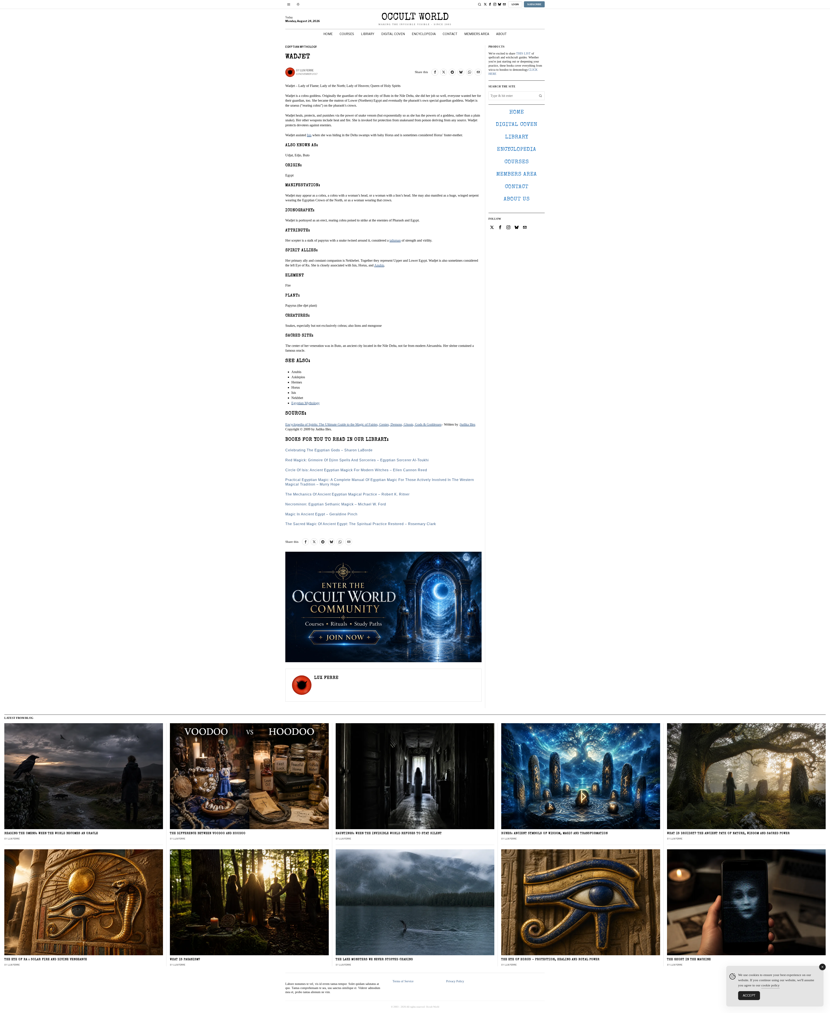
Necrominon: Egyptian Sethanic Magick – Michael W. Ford (335, 504)
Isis (309, 135)
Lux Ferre (307, 70)
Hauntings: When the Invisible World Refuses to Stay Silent (389, 833)
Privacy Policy (455, 981)
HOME (516, 112)
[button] (540, 95)
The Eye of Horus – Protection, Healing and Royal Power (550, 959)
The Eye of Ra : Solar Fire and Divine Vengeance (45, 959)
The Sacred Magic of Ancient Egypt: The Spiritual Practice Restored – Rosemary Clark (360, 524)
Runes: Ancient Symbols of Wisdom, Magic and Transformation (554, 833)
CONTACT (516, 187)
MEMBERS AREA (516, 174)
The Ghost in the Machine (689, 959)
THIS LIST (523, 53)
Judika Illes (467, 424)
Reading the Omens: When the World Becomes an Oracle (51, 833)
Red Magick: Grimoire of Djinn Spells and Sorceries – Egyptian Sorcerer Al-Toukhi (357, 460)
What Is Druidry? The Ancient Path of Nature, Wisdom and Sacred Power (728, 833)
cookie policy (770, 985)
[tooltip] (485, 4)
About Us (517, 199)
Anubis (379, 265)
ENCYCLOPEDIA (516, 149)
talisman (395, 240)
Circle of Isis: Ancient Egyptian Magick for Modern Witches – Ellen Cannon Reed (356, 470)
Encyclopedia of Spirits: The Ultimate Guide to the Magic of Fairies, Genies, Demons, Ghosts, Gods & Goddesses (363, 424)
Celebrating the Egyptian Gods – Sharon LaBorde (329, 450)
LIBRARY (516, 137)
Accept (749, 995)
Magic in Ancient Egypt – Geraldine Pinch (321, 514)
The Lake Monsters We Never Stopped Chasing (374, 959)
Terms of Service (403, 981)
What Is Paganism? (185, 959)
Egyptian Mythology (301, 46)
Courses (516, 162)
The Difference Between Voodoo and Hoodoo (208, 833)
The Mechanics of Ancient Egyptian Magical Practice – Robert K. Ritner (347, 494)
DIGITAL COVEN (516, 124)
